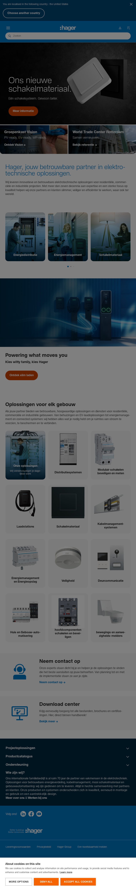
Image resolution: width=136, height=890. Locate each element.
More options (19, 881)
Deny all (46, 881)
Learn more (66, 872)
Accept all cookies (78, 881)
